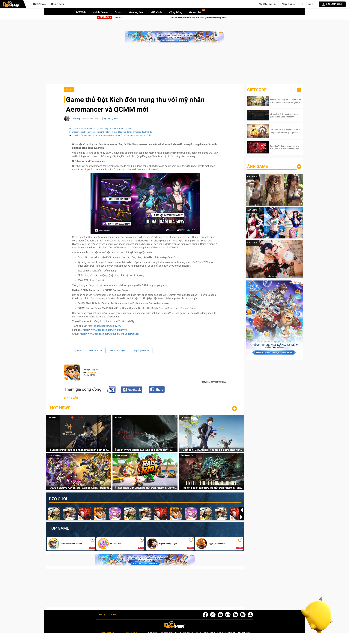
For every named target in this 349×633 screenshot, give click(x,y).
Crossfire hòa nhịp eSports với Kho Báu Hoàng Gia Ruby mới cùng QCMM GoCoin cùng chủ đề (111, 135)
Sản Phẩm (57, 4)
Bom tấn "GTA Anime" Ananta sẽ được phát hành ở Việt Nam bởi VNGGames (212, 450)
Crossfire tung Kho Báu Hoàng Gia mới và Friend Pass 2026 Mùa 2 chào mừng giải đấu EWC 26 (112, 132)
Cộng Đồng (175, 12)
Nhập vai (94, 370)
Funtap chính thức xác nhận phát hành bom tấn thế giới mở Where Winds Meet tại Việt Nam (78, 450)
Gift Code (156, 12)
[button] (241, 517)
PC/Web (52, 417)
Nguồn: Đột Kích (111, 118)
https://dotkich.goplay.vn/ (107, 325)
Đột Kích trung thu (118, 350)
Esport (118, 12)
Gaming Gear (137, 12)
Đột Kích (77, 350)
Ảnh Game (257, 166)
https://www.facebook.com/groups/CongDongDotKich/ (110, 333)
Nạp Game (288, 4)
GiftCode (257, 89)
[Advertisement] (174, 65)
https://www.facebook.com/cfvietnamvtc (105, 329)
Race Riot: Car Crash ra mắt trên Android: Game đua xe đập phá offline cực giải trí (145, 488)
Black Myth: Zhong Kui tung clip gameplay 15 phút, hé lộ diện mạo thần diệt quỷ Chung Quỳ (143, 450)
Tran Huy (76, 118)
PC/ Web (81, 12)
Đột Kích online (95, 350)
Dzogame (92, 372)
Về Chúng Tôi (267, 4)
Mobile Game (100, 12)
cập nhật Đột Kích (141, 350)
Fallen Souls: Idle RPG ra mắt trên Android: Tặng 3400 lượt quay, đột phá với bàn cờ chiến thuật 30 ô (213, 488)
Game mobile (55, 455)
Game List (195, 12)
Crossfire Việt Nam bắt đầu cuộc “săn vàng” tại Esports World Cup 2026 (102, 128)
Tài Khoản (306, 4)
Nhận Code (285, 101)
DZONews (39, 4)
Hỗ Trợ (113, 615)
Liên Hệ (101, 615)
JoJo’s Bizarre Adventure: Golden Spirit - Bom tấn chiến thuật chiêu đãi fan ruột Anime (80, 488)
